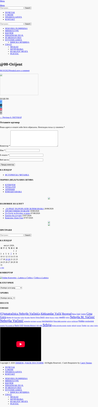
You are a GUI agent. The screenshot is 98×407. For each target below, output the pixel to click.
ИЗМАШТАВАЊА (13, 192)
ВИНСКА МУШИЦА (19, 42)
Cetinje (83, 314)
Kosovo (52, 317)
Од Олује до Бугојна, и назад (17, 213)
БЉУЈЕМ (9, 33)
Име (2, 150)
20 (9, 259)
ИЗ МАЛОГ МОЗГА (19, 51)
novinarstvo (47, 321)
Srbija (47, 325)
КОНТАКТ (10, 19)
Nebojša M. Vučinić (82, 317)
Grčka (22, 317)
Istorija (32, 317)
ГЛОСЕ (8, 44)
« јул (2, 268)
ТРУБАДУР (10, 187)
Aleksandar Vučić (51, 313)
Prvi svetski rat (9, 325)
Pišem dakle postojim (59, 321)
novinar (33, 321)
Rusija (17, 325)
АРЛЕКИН (10, 189)
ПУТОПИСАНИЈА (13, 40)
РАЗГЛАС (14, 54)
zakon (92, 325)
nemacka (27, 321)
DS (13, 317)
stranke (69, 325)
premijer (2, 325)
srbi (40, 325)
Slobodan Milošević (30, 325)
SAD (21, 325)
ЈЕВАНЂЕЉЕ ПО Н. (14, 35)
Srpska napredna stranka (59, 325)
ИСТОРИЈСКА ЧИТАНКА (17, 175)
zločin (96, 325)
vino (88, 325)
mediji (62, 317)
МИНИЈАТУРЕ (12, 31)
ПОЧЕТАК (10, 12)
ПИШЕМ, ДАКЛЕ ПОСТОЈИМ (29, 363)
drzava (9, 317)
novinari (38, 321)
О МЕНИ (9, 15)
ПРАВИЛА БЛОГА (13, 17)
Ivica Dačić (40, 317)
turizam (79, 325)
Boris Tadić (76, 314)
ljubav (57, 317)
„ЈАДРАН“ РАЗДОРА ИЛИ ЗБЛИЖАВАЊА (24, 209)
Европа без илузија (13, 215)
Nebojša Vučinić (11, 321)
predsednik (89, 321)
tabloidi (74, 325)
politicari (75, 321)
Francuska (17, 317)
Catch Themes (86, 363)
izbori (47, 317)
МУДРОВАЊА (16, 49)
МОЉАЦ (14, 47)
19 (6, 259)
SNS (37, 325)
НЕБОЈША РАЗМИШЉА (16, 28)
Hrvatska (27, 317)
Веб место (4, 160)
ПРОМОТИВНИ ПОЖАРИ (17, 211)
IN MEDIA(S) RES (13, 38)
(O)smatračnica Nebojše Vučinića (20, 313)
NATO (67, 317)
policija (69, 321)
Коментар (5, 146)
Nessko (12, 70)
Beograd (67, 313)
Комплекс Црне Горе (14, 218)
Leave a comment (22, 70)
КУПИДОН (10, 185)
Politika (81, 321)
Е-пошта (4, 155)
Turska (84, 325)
